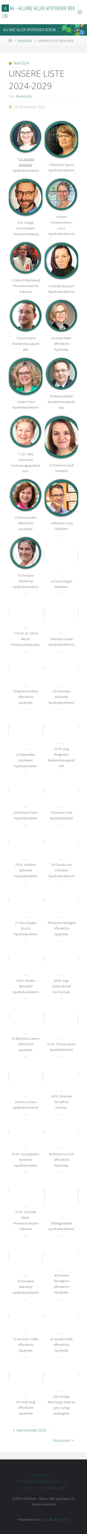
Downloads (55, 1488)
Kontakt (28, 1488)
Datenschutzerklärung (39, 1481)
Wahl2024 (25, 41)
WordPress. (61, 1519)
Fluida (44, 1519)
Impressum (39, 1475)
